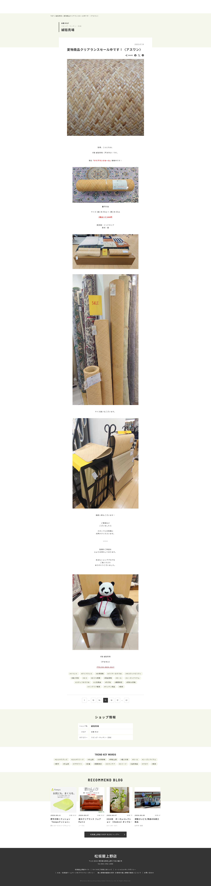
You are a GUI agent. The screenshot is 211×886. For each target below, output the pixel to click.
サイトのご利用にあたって (102, 869)
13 (93, 700)
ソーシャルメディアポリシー (125, 869)
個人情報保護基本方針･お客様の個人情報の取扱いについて (119, 872)
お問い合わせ (149, 872)
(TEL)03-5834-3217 (105, 667)
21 (126, 700)
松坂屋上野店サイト (82, 869)
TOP (52, 16)
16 (111, 700)
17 (117, 700)
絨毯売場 (59, 16)
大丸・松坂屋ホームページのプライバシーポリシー (76, 872)
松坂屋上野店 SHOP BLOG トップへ (104, 834)
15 (105, 700)
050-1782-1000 (107, 864)
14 (99, 700)
